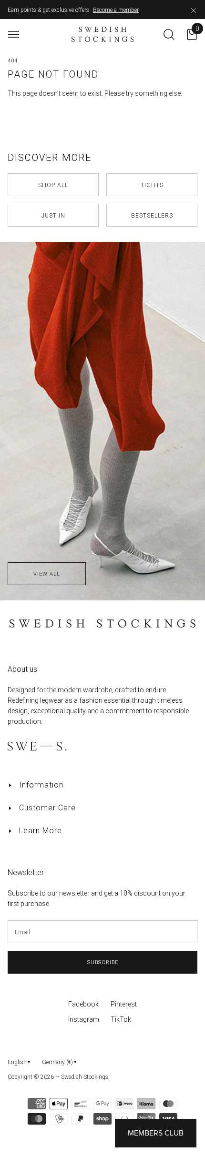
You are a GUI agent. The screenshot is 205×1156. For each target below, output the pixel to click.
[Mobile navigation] (13, 34)
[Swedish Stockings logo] (103, 34)
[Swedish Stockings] (102, 271)
